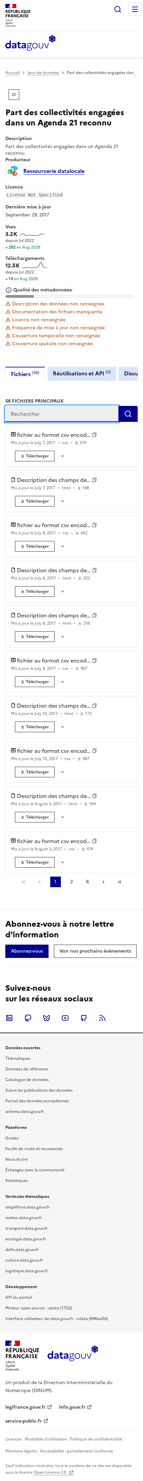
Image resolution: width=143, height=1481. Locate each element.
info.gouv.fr (72, 1407)
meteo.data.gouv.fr (23, 1218)
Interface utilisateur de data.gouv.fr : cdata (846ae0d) (56, 1319)
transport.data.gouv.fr (26, 1228)
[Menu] (135, 9)
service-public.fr (23, 1421)
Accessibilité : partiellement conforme (76, 1451)
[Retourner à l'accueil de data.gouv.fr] (30, 43)
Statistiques (16, 1181)
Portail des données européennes (37, 1101)
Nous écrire (16, 1159)
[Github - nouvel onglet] (83, 1018)
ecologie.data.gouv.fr (25, 1239)
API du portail (18, 1297)
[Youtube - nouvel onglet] (65, 1018)
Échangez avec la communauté (35, 1170)
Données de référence (26, 1069)
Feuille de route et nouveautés (34, 1149)
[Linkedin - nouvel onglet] (9, 1018)
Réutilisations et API (82, 373)
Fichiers (25, 374)
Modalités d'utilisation (46, 1439)
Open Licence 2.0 (50, 1472)
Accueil (12, 73)
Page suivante (103, 882)
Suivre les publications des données (38, 1090)
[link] (35, 456)
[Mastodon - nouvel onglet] (28, 1018)
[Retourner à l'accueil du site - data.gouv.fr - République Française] (73, 1356)
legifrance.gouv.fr (25, 1407)
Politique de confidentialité (96, 1439)
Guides (12, 1138)
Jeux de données (43, 73)
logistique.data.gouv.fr (26, 1271)
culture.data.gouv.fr (24, 1260)
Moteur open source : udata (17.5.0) (38, 1308)
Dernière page (119, 882)
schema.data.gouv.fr (24, 1112)
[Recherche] (117, 9)
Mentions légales (21, 1451)
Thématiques (17, 1058)
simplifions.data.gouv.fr (27, 1207)
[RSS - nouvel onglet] (102, 1018)
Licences (13, 1439)
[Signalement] (14, 94)
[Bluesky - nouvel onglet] (46, 1018)
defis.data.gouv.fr (22, 1250)
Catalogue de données (27, 1080)
